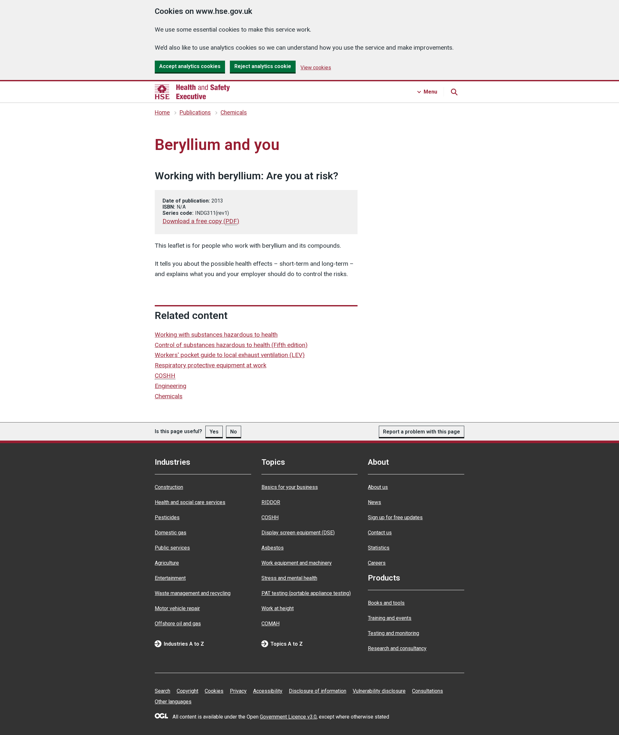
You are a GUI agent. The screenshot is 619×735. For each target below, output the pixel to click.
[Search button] (454, 92)
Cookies (214, 691)
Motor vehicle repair (177, 608)
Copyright (187, 691)
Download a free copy (200, 221)
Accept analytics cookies (190, 66)
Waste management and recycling (193, 593)
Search (162, 691)
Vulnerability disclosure (379, 691)
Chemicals (234, 112)
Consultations (427, 691)
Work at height (277, 608)
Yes (214, 432)
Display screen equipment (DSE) (298, 533)
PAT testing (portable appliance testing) (306, 593)
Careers (377, 563)
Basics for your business (289, 487)
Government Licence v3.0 (288, 717)
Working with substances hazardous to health (216, 334)
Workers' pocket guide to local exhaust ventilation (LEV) (230, 355)
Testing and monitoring (393, 633)
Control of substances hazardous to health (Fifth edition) (231, 345)
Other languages (173, 702)
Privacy (238, 691)
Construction (169, 487)
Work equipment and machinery (296, 563)
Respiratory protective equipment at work (210, 365)
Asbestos (272, 548)
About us (378, 487)
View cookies (315, 68)
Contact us (380, 533)
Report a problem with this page (421, 432)
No (233, 432)
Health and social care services (190, 502)
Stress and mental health (289, 578)
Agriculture (167, 563)
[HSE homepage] (192, 91)
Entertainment (170, 578)
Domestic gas (170, 533)
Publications (195, 112)
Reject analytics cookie (262, 66)
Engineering (170, 386)
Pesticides (167, 517)
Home (162, 112)
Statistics (378, 548)
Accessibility (267, 691)
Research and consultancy (397, 648)
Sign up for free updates (395, 517)
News (374, 502)
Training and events (389, 618)
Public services (172, 548)
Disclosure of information (317, 691)
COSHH (270, 517)
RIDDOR (270, 502)
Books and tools (386, 603)
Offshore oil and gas (178, 624)
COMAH (270, 624)
